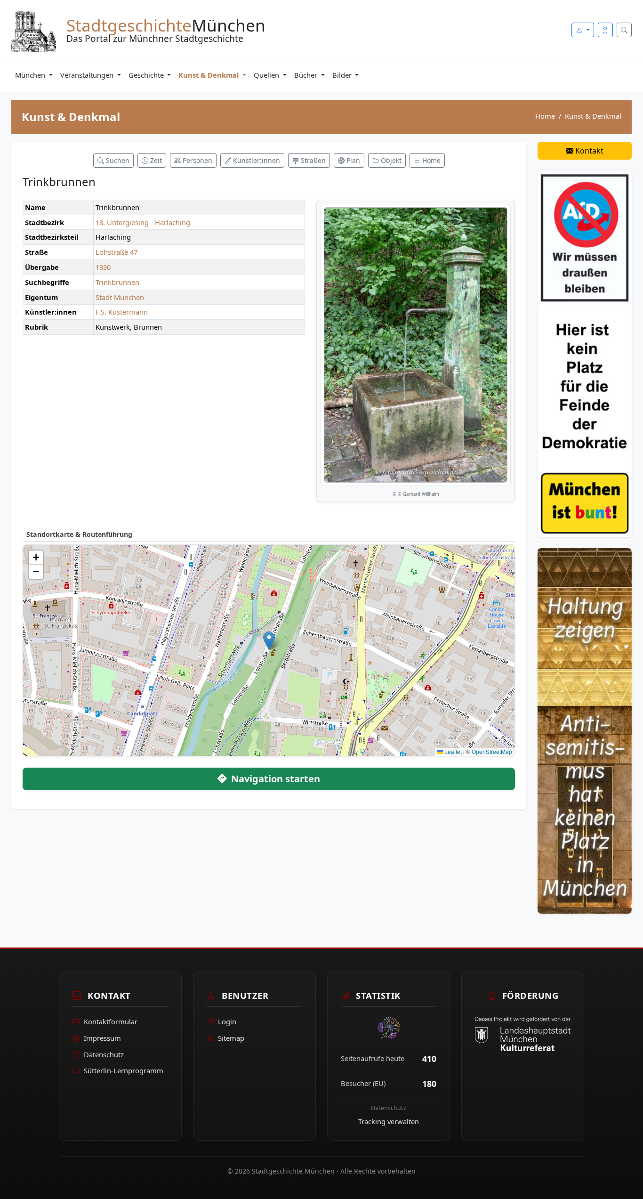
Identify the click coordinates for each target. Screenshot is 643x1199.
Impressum (102, 1038)
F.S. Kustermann (122, 311)
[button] (269, 640)
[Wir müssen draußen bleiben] (585, 353)
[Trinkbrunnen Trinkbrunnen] (416, 345)
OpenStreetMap (492, 751)
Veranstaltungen (87, 75)
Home (545, 116)
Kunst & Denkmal (209, 75)
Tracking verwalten (388, 1121)
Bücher (306, 75)
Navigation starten (274, 778)
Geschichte (147, 75)
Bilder (343, 75)
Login (227, 1022)
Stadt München (120, 297)
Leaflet (452, 751)
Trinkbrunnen (117, 282)
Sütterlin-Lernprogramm (123, 1071)
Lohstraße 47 (116, 252)
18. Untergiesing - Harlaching (143, 222)
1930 (103, 267)
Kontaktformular (110, 1022)
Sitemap (231, 1038)
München (31, 75)
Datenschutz (104, 1054)
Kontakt (588, 151)
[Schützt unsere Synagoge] (585, 730)
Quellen (267, 75)
